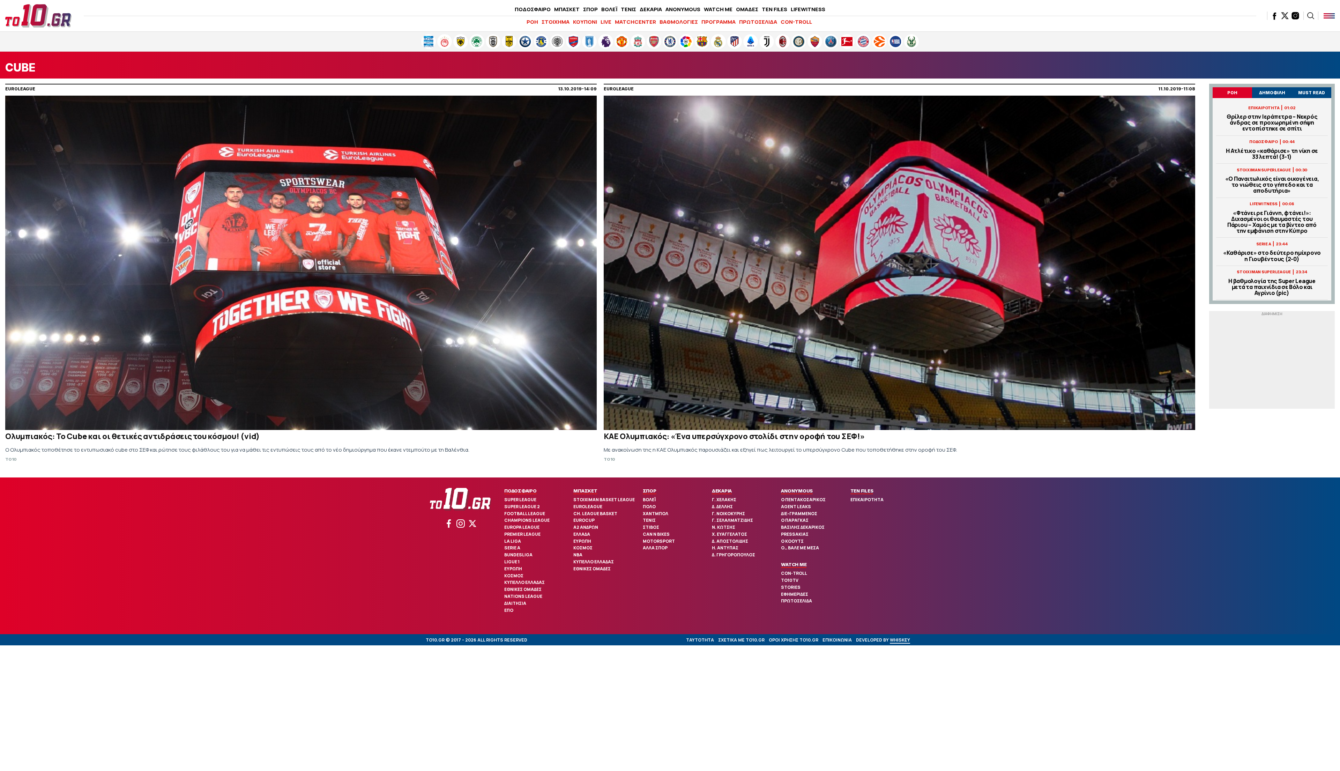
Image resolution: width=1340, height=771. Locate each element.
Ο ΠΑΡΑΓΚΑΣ (795, 520)
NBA (577, 555)
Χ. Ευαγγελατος (729, 534)
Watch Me (793, 564)
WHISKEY (900, 640)
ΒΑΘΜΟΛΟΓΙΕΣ (679, 21)
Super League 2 (522, 507)
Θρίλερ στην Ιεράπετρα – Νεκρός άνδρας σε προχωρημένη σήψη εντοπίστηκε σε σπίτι (1272, 123)
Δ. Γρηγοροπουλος (733, 555)
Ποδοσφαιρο (520, 491)
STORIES (791, 587)
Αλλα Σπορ (655, 548)
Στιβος (651, 527)
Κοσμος (513, 576)
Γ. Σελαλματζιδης (732, 520)
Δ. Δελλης (722, 507)
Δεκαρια (722, 491)
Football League (524, 514)
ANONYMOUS (682, 9)
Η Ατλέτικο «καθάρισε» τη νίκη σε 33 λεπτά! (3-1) (1272, 154)
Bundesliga (518, 555)
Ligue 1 (512, 562)
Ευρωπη (513, 569)
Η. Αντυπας (725, 548)
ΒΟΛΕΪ (609, 9)
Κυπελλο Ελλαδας (524, 582)
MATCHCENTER (635, 21)
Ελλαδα (581, 534)
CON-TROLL (796, 21)
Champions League (527, 520)
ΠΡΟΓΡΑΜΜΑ (718, 21)
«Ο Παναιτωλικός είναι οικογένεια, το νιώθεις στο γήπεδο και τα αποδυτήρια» (1272, 185)
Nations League (523, 596)
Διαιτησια (515, 603)
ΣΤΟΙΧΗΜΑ (556, 21)
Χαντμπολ (655, 514)
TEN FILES (774, 9)
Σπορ (649, 491)
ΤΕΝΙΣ (628, 9)
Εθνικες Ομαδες (523, 589)
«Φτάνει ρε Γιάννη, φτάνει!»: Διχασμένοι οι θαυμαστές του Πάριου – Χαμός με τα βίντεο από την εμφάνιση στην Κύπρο (1272, 222)
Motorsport (659, 541)
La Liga (512, 541)
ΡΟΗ (532, 21)
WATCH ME (718, 9)
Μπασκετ (585, 491)
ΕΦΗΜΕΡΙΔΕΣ (794, 594)
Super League (520, 500)
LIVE (606, 21)
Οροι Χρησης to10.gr (793, 640)
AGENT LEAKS (796, 507)
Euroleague (587, 507)
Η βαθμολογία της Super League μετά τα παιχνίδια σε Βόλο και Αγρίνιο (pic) (1272, 287)
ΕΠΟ (508, 610)
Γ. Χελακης (724, 500)
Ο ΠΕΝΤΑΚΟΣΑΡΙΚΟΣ (803, 500)
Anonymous (797, 491)
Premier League (522, 534)
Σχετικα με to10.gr (741, 640)
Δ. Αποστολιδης (730, 541)
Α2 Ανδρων (585, 527)
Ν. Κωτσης (723, 527)
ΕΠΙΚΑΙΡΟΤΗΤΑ (867, 500)
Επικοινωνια (837, 640)
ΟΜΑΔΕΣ (747, 9)
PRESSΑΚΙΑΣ (795, 534)
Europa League (521, 527)
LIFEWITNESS (808, 9)
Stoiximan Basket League (604, 500)
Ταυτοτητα (700, 640)
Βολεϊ (649, 500)
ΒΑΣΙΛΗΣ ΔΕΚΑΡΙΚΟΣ (803, 527)
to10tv (789, 580)
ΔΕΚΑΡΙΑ (651, 9)
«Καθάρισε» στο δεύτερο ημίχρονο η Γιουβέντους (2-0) (1272, 256)
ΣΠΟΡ (590, 9)
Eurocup (584, 520)
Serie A (512, 548)
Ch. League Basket (595, 514)
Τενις (649, 520)
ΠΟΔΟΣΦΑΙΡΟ (533, 9)
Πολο (649, 507)
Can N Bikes (656, 534)
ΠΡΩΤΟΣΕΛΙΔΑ (758, 21)
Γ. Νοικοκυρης (728, 514)
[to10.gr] (38, 15)
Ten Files (861, 491)
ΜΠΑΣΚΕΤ (567, 9)
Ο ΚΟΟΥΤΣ (792, 541)
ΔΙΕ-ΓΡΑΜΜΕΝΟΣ (799, 514)
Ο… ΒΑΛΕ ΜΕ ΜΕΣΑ (800, 548)
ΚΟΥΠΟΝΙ (585, 21)
